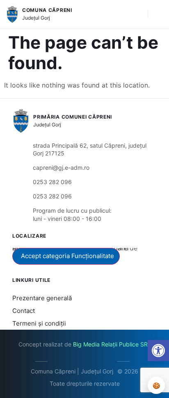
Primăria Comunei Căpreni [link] (72, 117)
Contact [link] (23, 311)
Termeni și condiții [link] (39, 323)
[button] (137, 14)
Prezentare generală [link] (42, 298)
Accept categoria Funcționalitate (67, 256)
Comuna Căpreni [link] (47, 10)
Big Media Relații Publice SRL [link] (112, 344)
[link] (158, 350)
